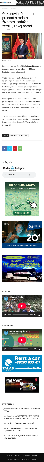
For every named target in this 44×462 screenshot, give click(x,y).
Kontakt (34, 455)
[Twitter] (9, 148)
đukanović (13, 135)
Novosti (13, 9)
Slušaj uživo (26, 455)
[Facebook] (4, 148)
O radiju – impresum (13, 455)
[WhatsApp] (20, 148)
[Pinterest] (15, 148)
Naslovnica (5, 9)
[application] (22, 306)
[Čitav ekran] (39, 315)
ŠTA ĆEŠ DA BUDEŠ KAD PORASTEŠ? (22, 423)
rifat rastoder (23, 135)
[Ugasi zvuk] (35, 315)
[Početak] (5, 315)
